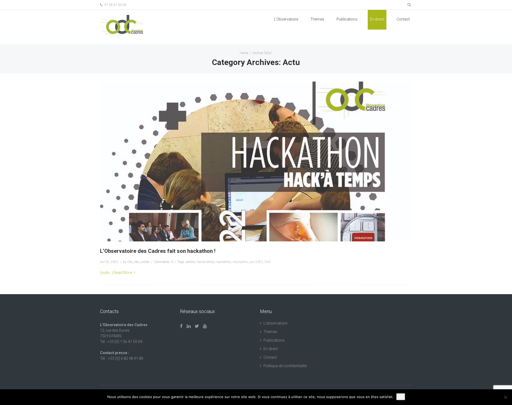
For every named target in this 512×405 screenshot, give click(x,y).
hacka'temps (206, 262)
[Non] (505, 397)
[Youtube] (205, 326)
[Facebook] (181, 326)
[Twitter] (197, 326)
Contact (403, 19)
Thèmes (317, 19)
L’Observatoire (286, 19)
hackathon (224, 262)
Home (244, 53)
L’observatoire (275, 323)
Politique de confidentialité (285, 366)
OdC (268, 262)
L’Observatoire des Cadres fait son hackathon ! (157, 251)
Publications (274, 340)
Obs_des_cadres (138, 262)
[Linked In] (189, 326)
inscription (240, 262)
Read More (123, 272)
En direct (377, 19)
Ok (400, 397)
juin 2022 (256, 262)
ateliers (190, 262)
